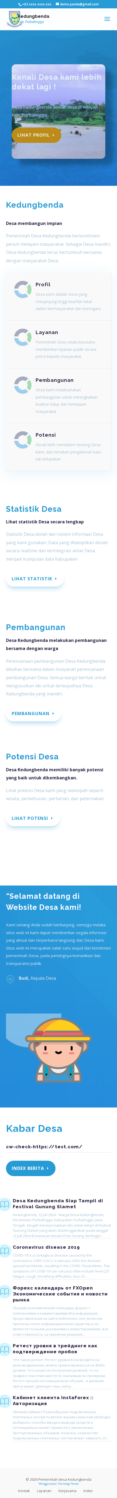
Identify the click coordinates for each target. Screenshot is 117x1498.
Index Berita (28, 1168)
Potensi (46, 435)
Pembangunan (55, 380)
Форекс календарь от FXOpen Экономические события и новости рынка (60, 1293)
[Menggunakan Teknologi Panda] (15, 19)
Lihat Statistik (32, 579)
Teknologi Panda (68, 1484)
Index (88, 1490)
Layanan (47, 332)
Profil (43, 284)
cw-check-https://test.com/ (44, 1146)
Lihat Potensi (30, 818)
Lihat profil (33, 135)
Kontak (24, 1490)
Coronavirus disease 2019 (46, 1247)
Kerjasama (67, 1490)
